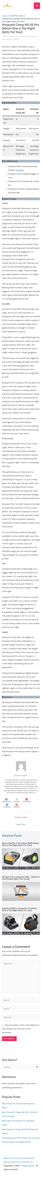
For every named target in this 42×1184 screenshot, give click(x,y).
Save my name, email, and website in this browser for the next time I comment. (20, 1029)
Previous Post (21, 817)
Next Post (21, 824)
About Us (8, 1158)
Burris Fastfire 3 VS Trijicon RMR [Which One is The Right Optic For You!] (20, 844)
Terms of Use (20, 1158)
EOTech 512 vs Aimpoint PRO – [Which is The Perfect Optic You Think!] (21, 878)
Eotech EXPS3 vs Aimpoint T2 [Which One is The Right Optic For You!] (19, 909)
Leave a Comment (10, 36)
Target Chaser (28, 1165)
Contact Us (27, 1162)
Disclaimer (16, 1162)
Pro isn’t (20, 170)
